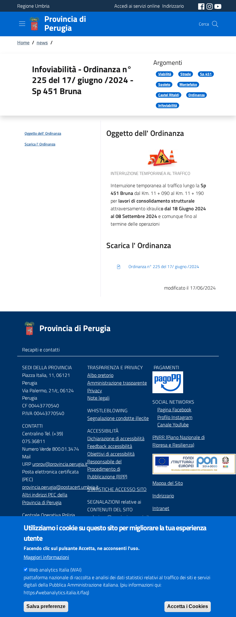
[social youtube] (218, 6)
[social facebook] (202, 6)
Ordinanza (196, 95)
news (42, 42)
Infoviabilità (167, 105)
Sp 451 (206, 74)
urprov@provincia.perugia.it (60, 464)
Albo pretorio (100, 375)
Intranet (160, 508)
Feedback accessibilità (109, 446)
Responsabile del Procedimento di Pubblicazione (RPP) (107, 469)
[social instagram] (210, 6)
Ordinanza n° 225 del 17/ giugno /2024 (163, 266)
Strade (185, 74)
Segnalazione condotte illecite (118, 418)
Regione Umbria (33, 6)
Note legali (98, 397)
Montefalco (188, 84)
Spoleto (164, 84)
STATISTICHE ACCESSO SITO (117, 489)
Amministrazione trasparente (117, 382)
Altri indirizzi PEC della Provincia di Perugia (44, 498)
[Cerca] (215, 24)
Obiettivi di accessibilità (111, 453)
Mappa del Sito (167, 483)
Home (23, 42)
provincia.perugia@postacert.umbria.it (60, 487)
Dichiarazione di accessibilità (115, 438)
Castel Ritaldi (168, 95)
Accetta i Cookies (187, 606)
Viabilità (164, 74)
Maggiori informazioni (46, 557)
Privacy (94, 390)
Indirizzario (163, 495)
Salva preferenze (45, 606)
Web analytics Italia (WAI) (55, 569)
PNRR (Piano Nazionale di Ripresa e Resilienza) (178, 441)
